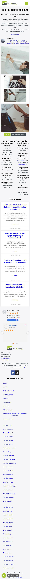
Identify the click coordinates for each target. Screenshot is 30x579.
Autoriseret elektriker (8, 419)
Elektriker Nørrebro (8, 507)
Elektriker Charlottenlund (9, 448)
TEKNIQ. (23, 367)
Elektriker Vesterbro (8, 545)
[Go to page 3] (16, 343)
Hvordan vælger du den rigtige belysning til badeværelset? (15, 235)
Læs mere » (15, 224)
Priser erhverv (6, 402)
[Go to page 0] (12, 343)
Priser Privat (6, 406)
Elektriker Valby (7, 534)
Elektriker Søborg (7, 526)
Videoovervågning (7, 409)
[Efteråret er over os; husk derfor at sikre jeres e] (15, 89)
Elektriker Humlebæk (8, 556)
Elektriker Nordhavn (8, 560)
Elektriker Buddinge (8, 444)
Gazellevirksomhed (8, 394)
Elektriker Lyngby (7, 501)
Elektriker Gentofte (8, 467)
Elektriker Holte (7, 553)
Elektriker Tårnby (7, 530)
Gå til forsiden (15, 34)
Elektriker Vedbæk (7, 541)
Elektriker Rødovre (8, 522)
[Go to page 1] (13, 343)
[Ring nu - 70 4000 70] (4, 575)
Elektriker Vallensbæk (8, 568)
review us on (12, 320)
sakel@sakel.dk (22, 164)
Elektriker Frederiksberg (9, 463)
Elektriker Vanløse (7, 537)
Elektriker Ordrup (7, 511)
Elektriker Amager (7, 425)
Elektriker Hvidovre (8, 482)
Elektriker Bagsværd (8, 429)
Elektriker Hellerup (8, 474)
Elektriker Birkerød (8, 433)
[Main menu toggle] (26, 3)
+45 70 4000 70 (5, 360)
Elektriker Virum (7, 549)
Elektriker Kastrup (7, 489)
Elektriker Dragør (7, 451)
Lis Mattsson (13, 325)
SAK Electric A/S (13, 310)
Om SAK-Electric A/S (8, 390)
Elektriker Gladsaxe (8, 470)
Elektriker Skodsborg (8, 564)
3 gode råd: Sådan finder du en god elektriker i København (15, 414)
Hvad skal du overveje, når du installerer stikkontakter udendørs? (15, 207)
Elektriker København (8, 497)
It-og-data (5, 398)
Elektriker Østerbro (8, 515)
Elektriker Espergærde (9, 459)
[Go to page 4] (17, 343)
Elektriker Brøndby (8, 436)
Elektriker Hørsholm (8, 478)
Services (5, 387)
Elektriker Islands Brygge (9, 486)
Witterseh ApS (18, 577)
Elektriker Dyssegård (8, 455)
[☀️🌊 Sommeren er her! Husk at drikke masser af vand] (15, 118)
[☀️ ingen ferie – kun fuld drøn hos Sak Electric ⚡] (15, 60)
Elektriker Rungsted (8, 518)
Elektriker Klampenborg (9, 493)
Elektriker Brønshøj (8, 440)
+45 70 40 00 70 (21, 160)
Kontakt (5, 383)
